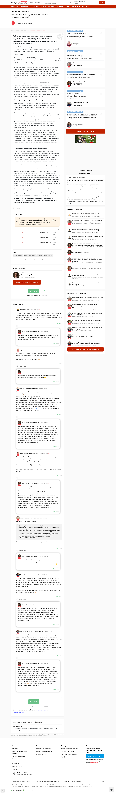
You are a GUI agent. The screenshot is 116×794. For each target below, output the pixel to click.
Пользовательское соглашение (18, 760)
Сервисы (67, 6)
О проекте (15, 748)
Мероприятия (76, 6)
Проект (14, 746)
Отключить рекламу (85, 173)
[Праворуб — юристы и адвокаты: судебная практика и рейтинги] (20, 2)
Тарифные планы (66, 757)
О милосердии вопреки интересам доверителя (82, 201)
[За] (57, 323)
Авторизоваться (41, 710)
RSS (103, 781)
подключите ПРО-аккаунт (40, 730)
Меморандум (16, 763)
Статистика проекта (18, 756)
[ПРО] (19, 331)
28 (33, 260)
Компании (36, 6)
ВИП (87, 6)
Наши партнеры (17, 766)
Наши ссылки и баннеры (44, 751)
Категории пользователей (69, 748)
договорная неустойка (29, 255)
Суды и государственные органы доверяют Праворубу (85, 180)
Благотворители (41, 754)
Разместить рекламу (85, 170)
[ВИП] (18, 631)
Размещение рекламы (43, 748)
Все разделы (16, 769)
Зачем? (46, 295)
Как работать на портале (69, 754)
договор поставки (17, 255)
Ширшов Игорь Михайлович (30, 275)
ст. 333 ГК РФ (37, 408)
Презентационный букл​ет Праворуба (20, 752)
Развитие (39, 746)
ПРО (83, 6)
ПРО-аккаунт (22, 220)
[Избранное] (63, 34)
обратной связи (94, 762)
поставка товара (48, 255)
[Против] (61, 323)
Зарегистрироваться (19, 712)
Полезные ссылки (92, 746)
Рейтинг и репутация (67, 751)
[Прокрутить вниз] (111, 790)
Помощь (63, 746)
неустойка (39, 255)
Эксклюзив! (59, 6)
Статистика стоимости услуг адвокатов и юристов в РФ (94, 751)
